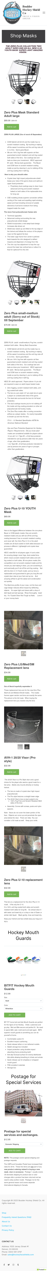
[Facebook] (4, 1264)
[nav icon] (44, 12)
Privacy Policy (8, 1230)
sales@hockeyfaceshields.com (21, 1254)
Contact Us (7, 1226)
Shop (4, 1213)
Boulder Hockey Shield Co (31, 10)
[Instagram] (13, 1264)
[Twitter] (9, 1264)
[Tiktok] (18, 1264)
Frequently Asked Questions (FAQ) (16, 1217)
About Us (6, 1221)
